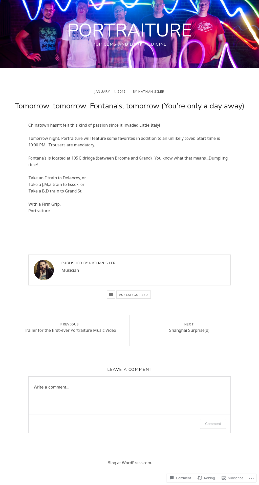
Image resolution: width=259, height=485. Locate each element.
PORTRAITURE (129, 30)
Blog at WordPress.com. (129, 462)
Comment (213, 423)
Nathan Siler (151, 91)
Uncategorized (134, 295)
